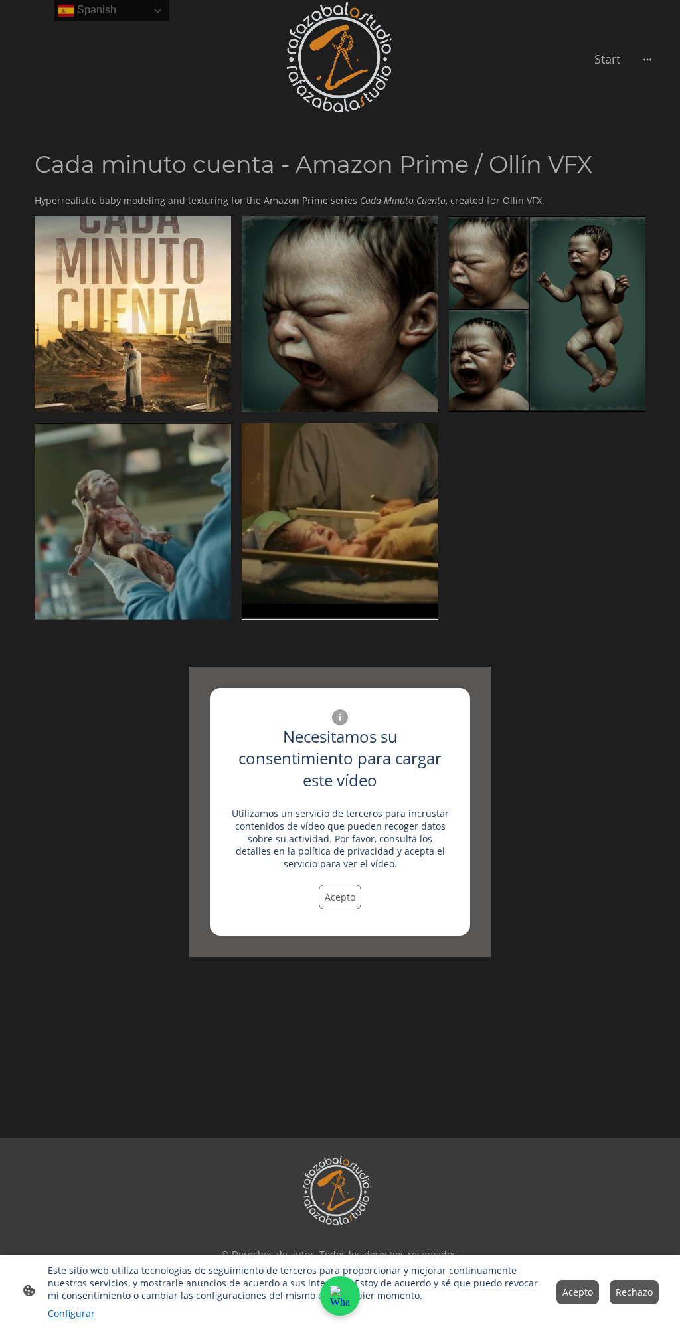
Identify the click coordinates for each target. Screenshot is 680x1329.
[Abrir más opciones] (647, 59)
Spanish (95, 9)
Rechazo (634, 1292)
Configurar (71, 1313)
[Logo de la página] (65, 59)
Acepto (340, 897)
